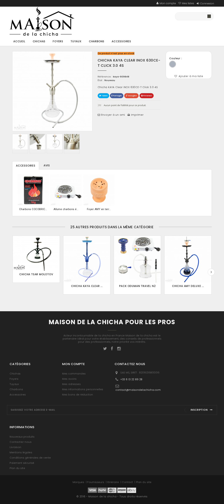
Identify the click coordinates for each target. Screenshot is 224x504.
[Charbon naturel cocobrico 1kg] (33, 190)
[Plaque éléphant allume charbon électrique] (66, 190)
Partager (117, 95)
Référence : (105, 76)
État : (101, 80)
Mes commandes (74, 373)
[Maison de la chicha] (42, 21)
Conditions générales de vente (30, 457)
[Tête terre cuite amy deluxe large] (99, 190)
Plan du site (17, 468)
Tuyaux (76, 41)
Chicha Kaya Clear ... (87, 286)
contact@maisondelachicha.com (138, 389)
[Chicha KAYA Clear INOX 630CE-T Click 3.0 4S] (20, 141)
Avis (47, 165)
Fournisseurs (96, 482)
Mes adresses (71, 384)
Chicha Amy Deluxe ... (188, 286)
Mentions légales (21, 452)
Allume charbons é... (66, 209)
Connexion (207, 3)
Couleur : (176, 58)
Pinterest (147, 95)
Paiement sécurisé (22, 463)
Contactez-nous (20, 442)
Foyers (58, 41)
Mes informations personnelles (82, 389)
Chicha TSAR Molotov (36, 274)
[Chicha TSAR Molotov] (36, 253)
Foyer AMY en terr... (99, 209)
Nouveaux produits (22, 436)
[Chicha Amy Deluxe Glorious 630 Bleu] (187, 259)
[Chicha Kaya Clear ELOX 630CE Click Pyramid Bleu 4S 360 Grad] (86, 259)
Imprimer (137, 114)
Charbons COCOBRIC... (33, 209)
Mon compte (73, 364)
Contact (128, 482)
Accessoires (121, 41)
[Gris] (173, 64)
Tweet (104, 95)
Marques (79, 482)
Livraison (15, 447)
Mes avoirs (69, 379)
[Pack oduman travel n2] (137, 259)
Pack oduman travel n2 (137, 286)
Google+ (132, 95)
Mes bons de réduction (77, 394)
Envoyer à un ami (113, 114)
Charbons (96, 41)
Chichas (39, 41)
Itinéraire (113, 482)
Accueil (19, 41)
